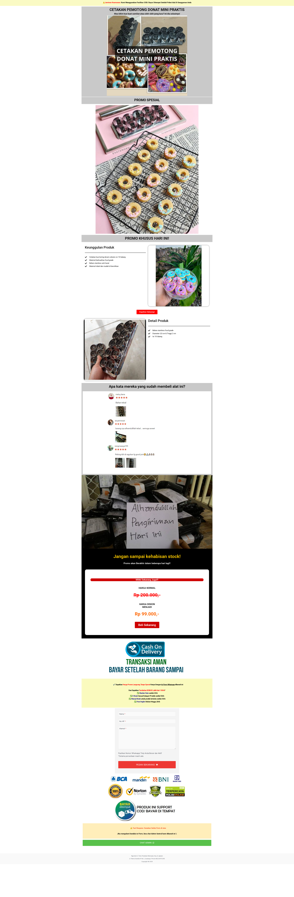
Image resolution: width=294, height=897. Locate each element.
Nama (122, 714)
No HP (122, 721)
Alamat (122, 728)
